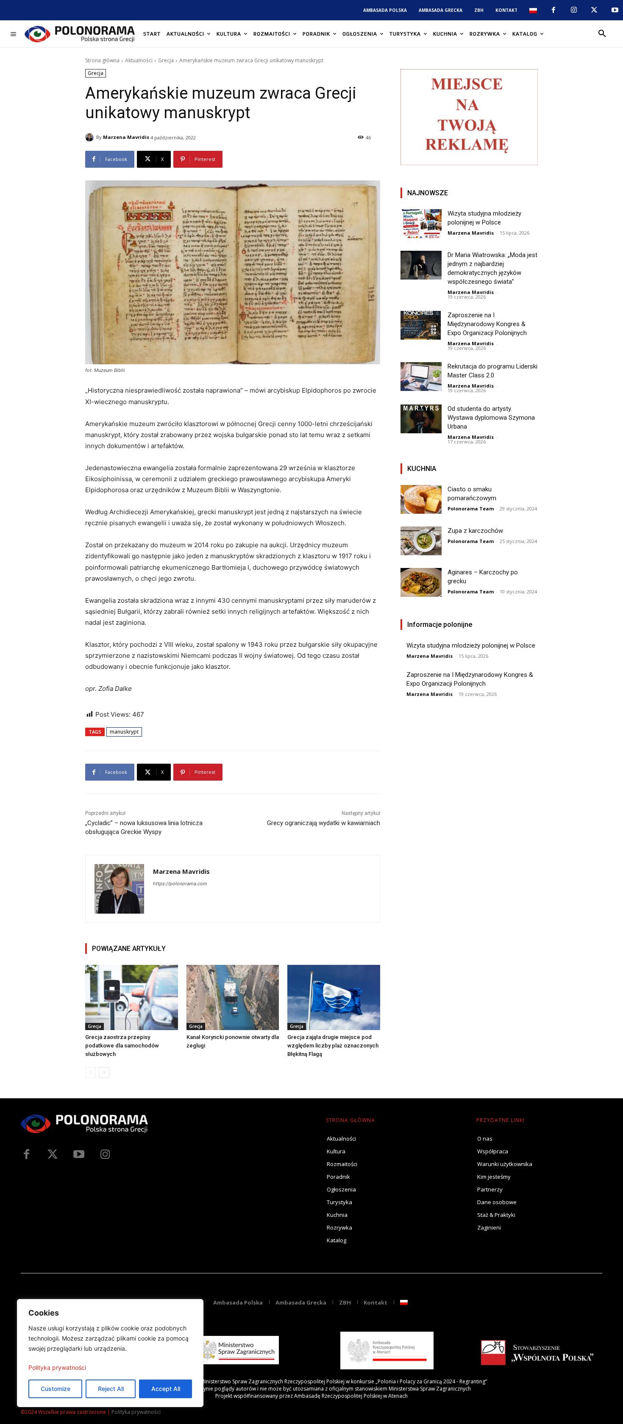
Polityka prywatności (57, 1367)
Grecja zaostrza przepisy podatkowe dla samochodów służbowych (122, 1045)
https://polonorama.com (180, 884)
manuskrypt (124, 731)
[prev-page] (90, 1072)
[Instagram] (574, 10)
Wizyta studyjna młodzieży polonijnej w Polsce (470, 645)
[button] (602, 34)
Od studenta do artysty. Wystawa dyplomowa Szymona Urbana (491, 417)
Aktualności (139, 60)
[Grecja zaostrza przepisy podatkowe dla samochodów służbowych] (131, 997)
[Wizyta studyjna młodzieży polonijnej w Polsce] (421, 223)
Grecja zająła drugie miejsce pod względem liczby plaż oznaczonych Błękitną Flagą (332, 1045)
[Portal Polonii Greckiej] (80, 34)
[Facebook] (553, 10)
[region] (110, 1353)
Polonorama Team (471, 508)
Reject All (111, 1388)
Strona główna (102, 60)
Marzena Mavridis (126, 137)
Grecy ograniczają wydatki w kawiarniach (323, 823)
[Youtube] (615, 10)
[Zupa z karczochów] (421, 540)
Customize (55, 1388)
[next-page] (104, 1072)
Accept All (165, 1388)
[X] (594, 10)
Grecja (166, 60)
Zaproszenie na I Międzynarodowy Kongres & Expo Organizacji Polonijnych (487, 324)
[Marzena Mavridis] (90, 137)
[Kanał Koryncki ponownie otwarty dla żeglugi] (232, 997)
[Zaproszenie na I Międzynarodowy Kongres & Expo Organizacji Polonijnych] (421, 325)
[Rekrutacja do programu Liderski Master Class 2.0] (421, 376)
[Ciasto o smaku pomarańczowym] (421, 499)
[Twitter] (52, 1154)
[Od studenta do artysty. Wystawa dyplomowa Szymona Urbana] (421, 418)
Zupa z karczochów (475, 531)
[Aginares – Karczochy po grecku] (421, 582)
